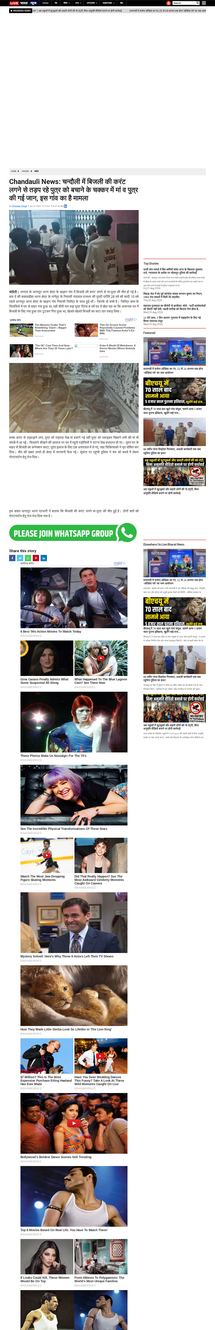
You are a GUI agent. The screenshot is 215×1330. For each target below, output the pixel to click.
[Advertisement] (103, 109)
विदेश (65, 3)
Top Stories (151, 263)
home (45, 3)
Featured (149, 333)
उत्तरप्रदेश (91, 3)
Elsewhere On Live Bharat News (163, 544)
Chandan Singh (19, 206)
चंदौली (36, 171)
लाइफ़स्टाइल (107, 3)
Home (13, 171)
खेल (121, 3)
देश (56, 3)
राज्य (77, 3)
